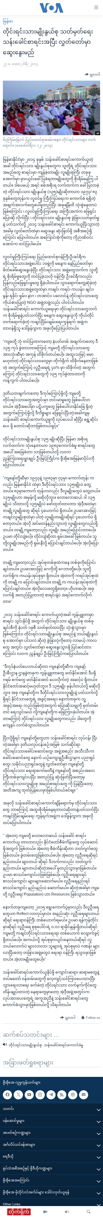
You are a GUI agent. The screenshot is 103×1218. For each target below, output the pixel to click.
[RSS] (61, 1094)
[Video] (45, 1212)
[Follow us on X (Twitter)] (18, 1094)
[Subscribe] (83, 1094)
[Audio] (67, 1212)
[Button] (92, 74)
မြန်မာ (8, 21)
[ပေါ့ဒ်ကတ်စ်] (72, 1094)
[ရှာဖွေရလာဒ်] (88, 1212)
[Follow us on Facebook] (7, 1094)
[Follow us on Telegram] (51, 1094)
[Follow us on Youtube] (29, 1094)
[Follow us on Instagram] (40, 1094)
